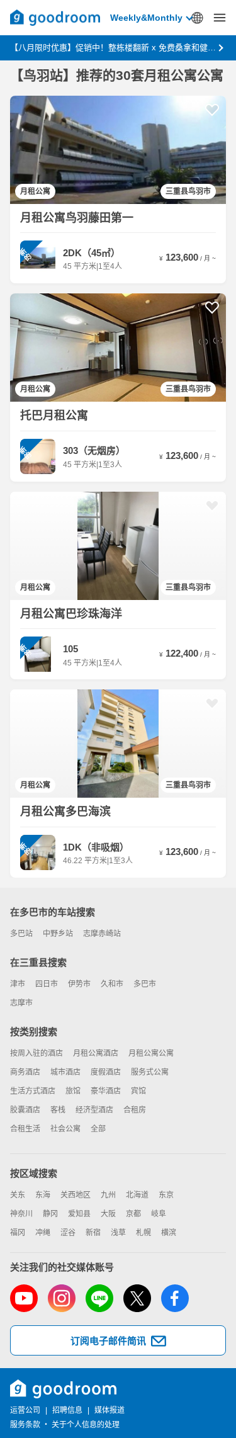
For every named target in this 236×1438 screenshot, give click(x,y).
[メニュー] (219, 17)
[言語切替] (197, 17)
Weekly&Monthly (146, 18)
